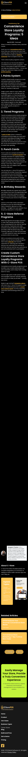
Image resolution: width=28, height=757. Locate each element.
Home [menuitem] (3, 714)
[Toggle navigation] (25, 3)
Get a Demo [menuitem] (5, 736)
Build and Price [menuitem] (6, 733)
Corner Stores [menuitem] (5, 727)
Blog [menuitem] (2, 729)
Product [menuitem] (4, 717)
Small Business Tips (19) (6, 592)
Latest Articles (16, 10)
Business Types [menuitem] (6, 724)
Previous (10, 652)
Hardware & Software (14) (6, 596)
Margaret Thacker (13, 547)
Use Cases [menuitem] (4, 721)
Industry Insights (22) (6, 588)
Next (19, 652)
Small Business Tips (14, 23)
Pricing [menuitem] (3, 740)
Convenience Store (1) (6, 599)
